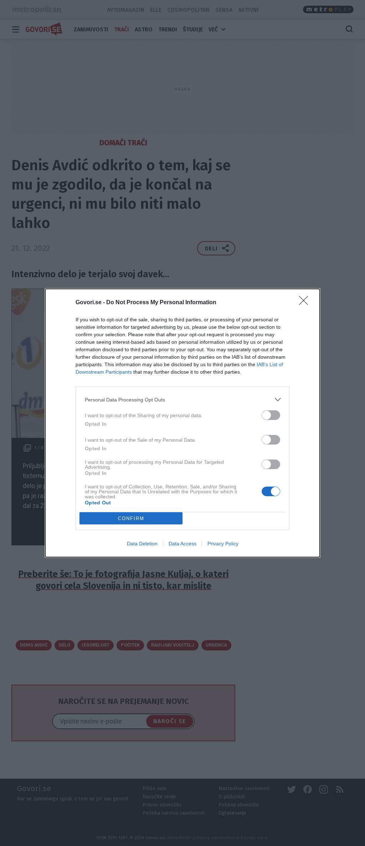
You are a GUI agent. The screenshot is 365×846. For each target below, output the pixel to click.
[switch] (271, 415)
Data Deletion (142, 543)
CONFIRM (131, 518)
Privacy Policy (222, 543)
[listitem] (182, 399)
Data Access (182, 543)
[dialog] (182, 423)
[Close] (306, 303)
